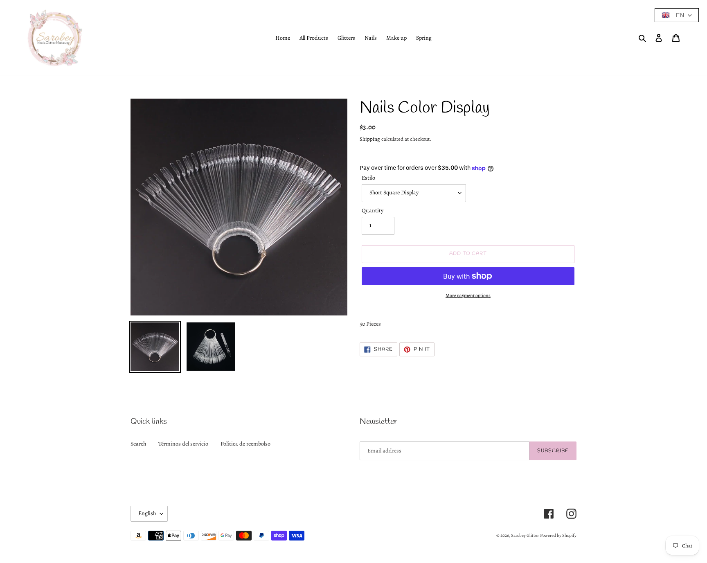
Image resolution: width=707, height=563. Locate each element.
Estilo (368, 178)
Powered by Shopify (558, 535)
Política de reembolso (245, 444)
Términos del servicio (183, 444)
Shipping (370, 138)
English (147, 513)
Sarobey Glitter (525, 535)
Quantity (372, 210)
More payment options (468, 295)
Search (138, 444)
